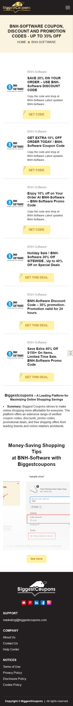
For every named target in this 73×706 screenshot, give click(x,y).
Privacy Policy (12, 672)
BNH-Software (37, 71)
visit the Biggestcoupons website (38, 546)
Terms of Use (11, 666)
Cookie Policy (12, 684)
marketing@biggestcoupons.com (25, 620)
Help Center (11, 649)
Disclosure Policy (14, 678)
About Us (9, 637)
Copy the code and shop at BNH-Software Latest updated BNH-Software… (45, 100)
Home (21, 42)
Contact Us (10, 643)
